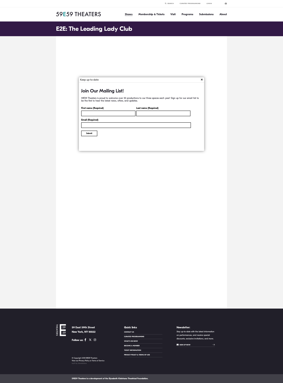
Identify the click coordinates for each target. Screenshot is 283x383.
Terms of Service (98, 361)
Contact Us (129, 332)
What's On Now (131, 341)
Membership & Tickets (151, 14)
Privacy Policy (84, 361)
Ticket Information (132, 350)
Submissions (206, 14)
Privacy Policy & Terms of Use (137, 355)
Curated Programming (190, 3)
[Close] (202, 79)
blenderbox (82, 363)
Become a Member (132, 346)
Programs (187, 14)
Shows (129, 14)
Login (209, 3)
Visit (173, 14)
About (223, 14)
